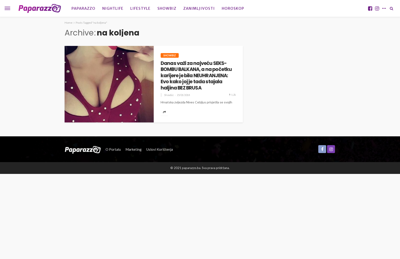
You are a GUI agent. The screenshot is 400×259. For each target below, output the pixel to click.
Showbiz (166, 8)
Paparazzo (83, 8)
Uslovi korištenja (159, 149)
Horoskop (233, 8)
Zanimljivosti (199, 8)
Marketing (133, 149)
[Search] (391, 8)
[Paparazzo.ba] (39, 8)
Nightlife (112, 8)
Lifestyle (140, 8)
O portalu (113, 149)
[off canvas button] (7, 8)
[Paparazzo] (83, 149)
